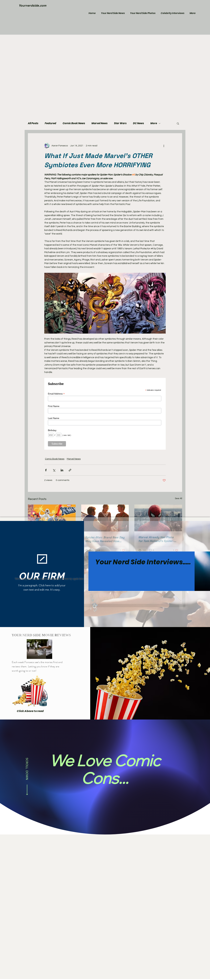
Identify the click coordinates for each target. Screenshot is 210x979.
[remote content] (105, 414)
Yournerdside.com (32, 5)
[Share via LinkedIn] (61, 470)
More (153, 123)
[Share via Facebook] (45, 470)
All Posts (33, 123)
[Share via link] (70, 470)
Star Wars (120, 123)
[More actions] (164, 146)
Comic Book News (74, 123)
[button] (177, 123)
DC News (138, 123)
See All (178, 498)
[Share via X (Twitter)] (53, 470)
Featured (50, 123)
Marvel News (99, 123)
